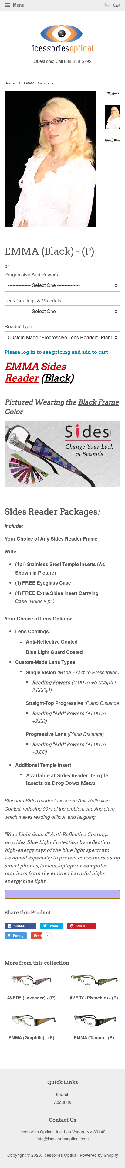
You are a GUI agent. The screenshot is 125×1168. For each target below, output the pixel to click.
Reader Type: (19, 326)
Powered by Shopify (99, 1155)
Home (10, 83)
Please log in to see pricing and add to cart (56, 352)
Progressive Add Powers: (32, 274)
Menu (18, 5)
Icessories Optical (60, 1155)
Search (62, 1094)
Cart (116, 5)
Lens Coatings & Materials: (33, 300)
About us (62, 1102)
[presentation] (62, 894)
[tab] (62, 894)
